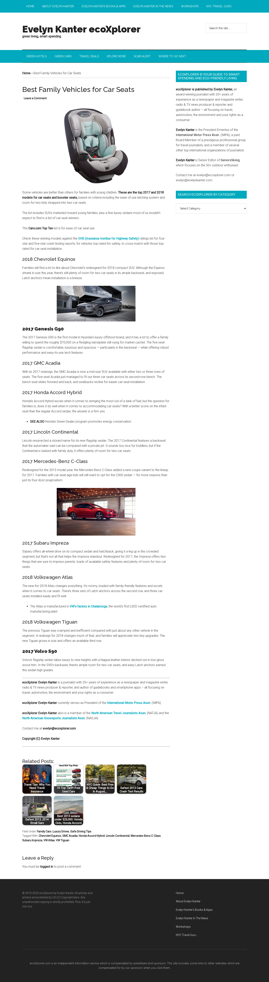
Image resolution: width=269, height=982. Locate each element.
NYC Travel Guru (186, 935)
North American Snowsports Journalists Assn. (53, 718)
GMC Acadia (70, 835)
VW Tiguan (62, 840)
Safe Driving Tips (80, 831)
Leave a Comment (35, 98)
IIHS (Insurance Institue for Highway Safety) (108, 238)
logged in (46, 866)
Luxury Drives (61, 831)
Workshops (183, 926)
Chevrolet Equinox (50, 835)
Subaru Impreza (32, 840)
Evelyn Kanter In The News (192, 918)
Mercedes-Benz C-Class (146, 835)
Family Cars (44, 831)
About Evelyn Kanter (188, 901)
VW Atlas (49, 840)
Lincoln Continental (118, 835)
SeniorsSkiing (230, 160)
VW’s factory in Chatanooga (88, 606)
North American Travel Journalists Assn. (118, 713)
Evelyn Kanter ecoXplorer (81, 29)
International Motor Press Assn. (129, 703)
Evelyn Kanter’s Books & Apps (194, 909)
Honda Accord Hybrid (92, 835)
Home (26, 73)
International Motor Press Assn (197, 135)
